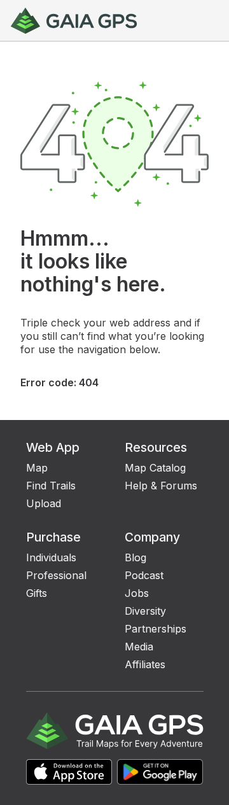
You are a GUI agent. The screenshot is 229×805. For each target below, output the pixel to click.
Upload (43, 503)
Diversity (145, 611)
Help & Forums (161, 485)
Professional (56, 575)
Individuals (51, 557)
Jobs (137, 593)
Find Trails (51, 485)
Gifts (36, 593)
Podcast (144, 575)
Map (37, 467)
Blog (135, 557)
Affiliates (145, 664)
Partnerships (155, 628)
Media (139, 646)
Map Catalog (155, 467)
